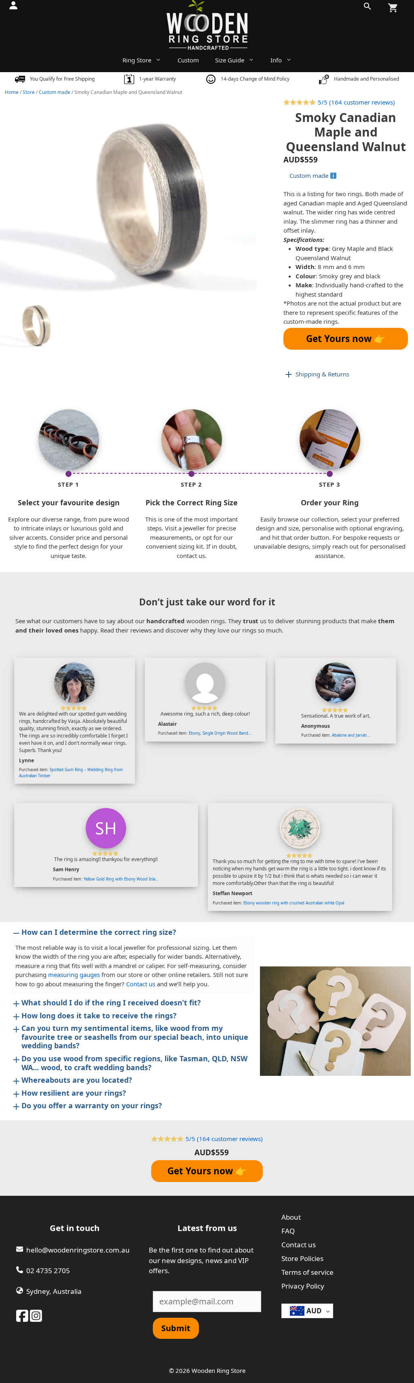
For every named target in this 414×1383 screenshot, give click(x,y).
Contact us (140, 984)
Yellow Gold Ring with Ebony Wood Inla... (121, 879)
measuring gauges (74, 974)
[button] (367, 8)
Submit (175, 1328)
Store (29, 92)
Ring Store (137, 60)
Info (276, 60)
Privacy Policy (302, 1286)
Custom (188, 60)
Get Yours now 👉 (345, 338)
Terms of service (307, 1272)
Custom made (54, 92)
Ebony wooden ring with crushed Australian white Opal (293, 903)
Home (12, 92)
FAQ (288, 1231)
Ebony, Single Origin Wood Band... (220, 733)
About (291, 1217)
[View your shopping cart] (393, 8)
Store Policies (302, 1258)
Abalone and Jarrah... (351, 735)
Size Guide (229, 60)
